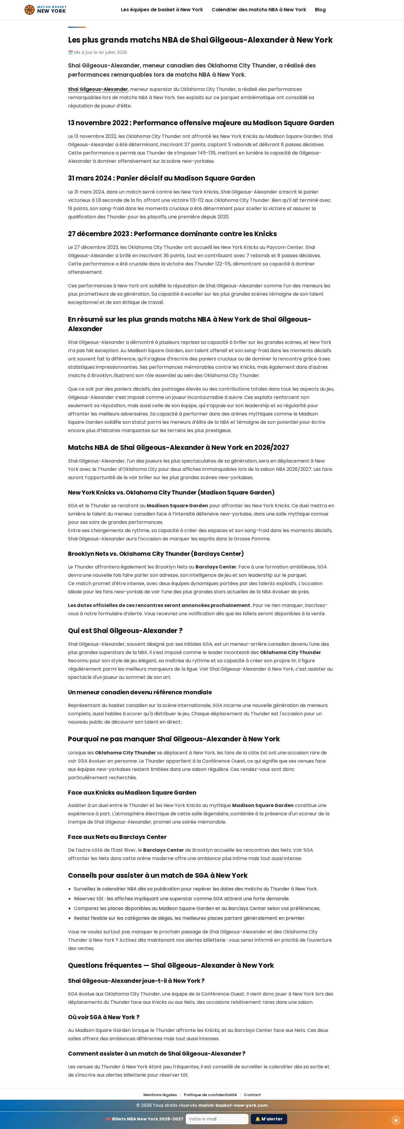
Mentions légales (160, 1095)
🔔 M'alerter (269, 1119)
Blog (320, 9)
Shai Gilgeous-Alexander (98, 89)
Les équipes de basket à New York (162, 9)
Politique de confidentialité (210, 1095)
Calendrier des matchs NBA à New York (259, 9)
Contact (252, 1095)
